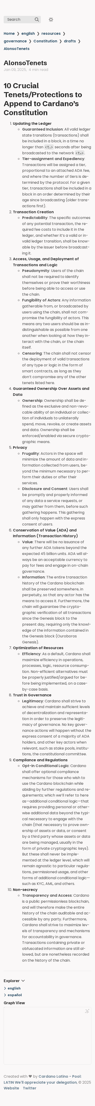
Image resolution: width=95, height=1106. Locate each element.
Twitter (29, 1088)
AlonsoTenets (17, 48)
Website (11, 1088)
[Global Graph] (87, 1011)
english (28, 33)
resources (51, 33)
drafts (70, 41)
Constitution (45, 41)
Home (9, 33)
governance (15, 41)
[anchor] (52, 112)
